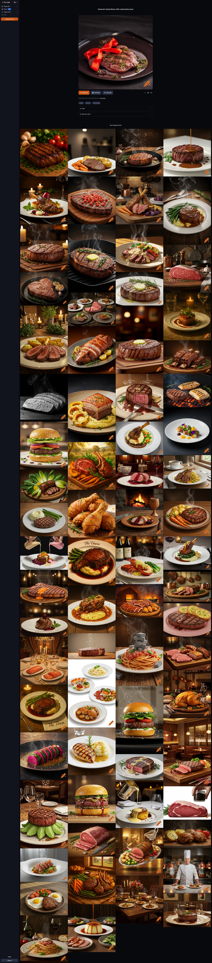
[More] (145, 92)
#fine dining (96, 103)
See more (102, 98)
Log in (9, 956)
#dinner (88, 103)
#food (81, 103)
